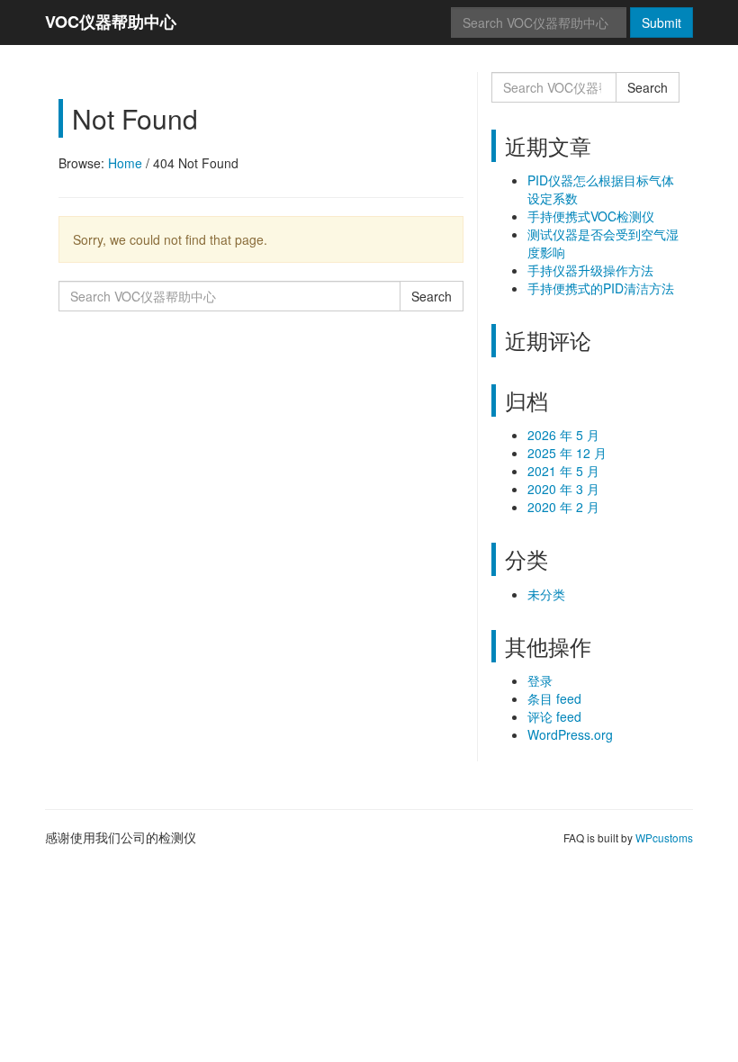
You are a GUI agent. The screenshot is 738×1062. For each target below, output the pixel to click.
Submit (661, 23)
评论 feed (554, 716)
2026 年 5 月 (563, 435)
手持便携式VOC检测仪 (590, 216)
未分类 (546, 594)
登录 (540, 680)
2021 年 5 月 (563, 471)
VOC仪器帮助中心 (110, 21)
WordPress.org (570, 734)
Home (125, 163)
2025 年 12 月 (567, 453)
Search (431, 296)
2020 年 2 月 (563, 507)
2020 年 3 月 (563, 489)
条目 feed (554, 698)
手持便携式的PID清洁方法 (600, 288)
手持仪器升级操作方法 (590, 270)
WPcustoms (664, 837)
